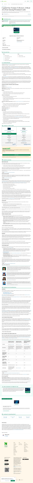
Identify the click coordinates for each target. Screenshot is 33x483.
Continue (13, 480)
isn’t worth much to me (11, 198)
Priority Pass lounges (4, 181)
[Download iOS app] (6, 460)
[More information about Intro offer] (10, 140)
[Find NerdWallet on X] (23, 459)
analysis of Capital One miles (19, 101)
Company (15, 443)
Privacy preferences (25, 449)
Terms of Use (21, 156)
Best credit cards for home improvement (9, 172)
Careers (14, 445)
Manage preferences (7, 480)
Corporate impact (16, 446)
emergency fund (6, 76)
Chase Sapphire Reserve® (6, 292)
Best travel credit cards (13, 417)
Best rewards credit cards (20, 417)
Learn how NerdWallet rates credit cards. (18, 429)
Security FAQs (20, 444)
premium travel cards (10, 64)
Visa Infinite (10, 247)
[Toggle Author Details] (7, 13)
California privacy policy (26, 447)
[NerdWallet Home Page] (4, 1)
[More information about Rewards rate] (10, 138)
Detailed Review (14, 23)
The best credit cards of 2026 (5, 417)
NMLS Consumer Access (16, 466)
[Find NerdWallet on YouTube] (24, 459)
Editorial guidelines (15, 449)
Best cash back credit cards (28, 417)
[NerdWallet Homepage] (2, 4)
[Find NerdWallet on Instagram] (25, 459)
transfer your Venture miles (27, 319)
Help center (20, 443)
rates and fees (12, 344)
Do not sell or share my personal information (26, 451)
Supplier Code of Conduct (26, 445)
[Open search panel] (25, 1)
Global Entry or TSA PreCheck (19, 116)
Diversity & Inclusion (15, 447)
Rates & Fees (23, 141)
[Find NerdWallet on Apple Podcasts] (26, 459)
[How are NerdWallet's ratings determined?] (7, 21)
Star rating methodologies (15, 451)
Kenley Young (7, 434)
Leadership (15, 444)
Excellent (7, 109)
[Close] (15, 477)
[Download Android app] (7, 464)
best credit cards (24, 374)
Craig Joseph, (8, 275)
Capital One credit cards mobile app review (9, 263)
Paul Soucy (29, 14)
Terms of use (25, 443)
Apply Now (17, 32)
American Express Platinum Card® (7, 293)
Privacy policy (25, 446)
